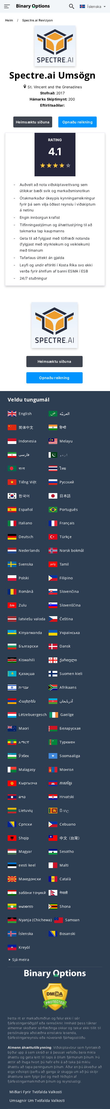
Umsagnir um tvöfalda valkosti (37, 1100)
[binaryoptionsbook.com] (32, 6)
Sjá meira (20, 959)
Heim (9, 20)
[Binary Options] (55, 978)
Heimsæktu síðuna (32, 122)
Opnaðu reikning (77, 122)
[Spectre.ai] (54, 346)
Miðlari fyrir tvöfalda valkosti (35, 1091)
